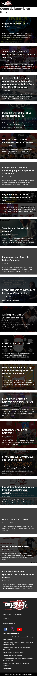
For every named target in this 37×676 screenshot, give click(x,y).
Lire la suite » (20, 40)
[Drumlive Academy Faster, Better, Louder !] (6, 3)
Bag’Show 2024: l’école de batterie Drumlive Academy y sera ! (16, 197)
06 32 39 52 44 (7, 619)
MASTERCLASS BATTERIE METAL (13, 652)
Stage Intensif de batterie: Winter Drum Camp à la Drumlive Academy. (18, 490)
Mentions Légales (27, 674)
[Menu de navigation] (34, 3)
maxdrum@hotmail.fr (9, 623)
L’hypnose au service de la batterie (12, 655)
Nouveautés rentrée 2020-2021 (16, 546)
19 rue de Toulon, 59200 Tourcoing (12, 614)
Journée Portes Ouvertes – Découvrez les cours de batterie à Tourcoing (18, 54)
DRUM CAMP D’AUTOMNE (15, 519)
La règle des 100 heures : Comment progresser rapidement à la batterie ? (18, 170)
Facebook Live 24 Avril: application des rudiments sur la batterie (18, 574)
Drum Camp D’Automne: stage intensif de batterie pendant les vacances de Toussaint (17, 370)
